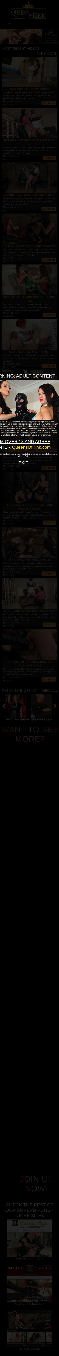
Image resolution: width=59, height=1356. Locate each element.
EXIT (23, 462)
